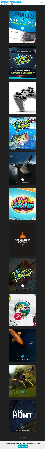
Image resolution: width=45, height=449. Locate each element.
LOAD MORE (22, 438)
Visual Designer (11, 2)
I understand (23, 446)
